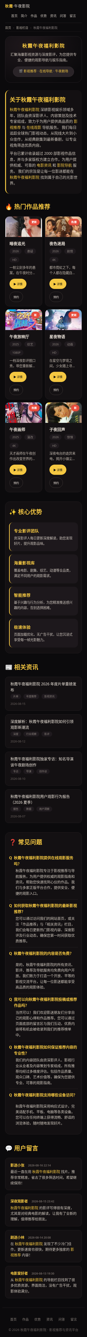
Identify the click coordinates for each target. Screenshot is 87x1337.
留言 (73, 15)
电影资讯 (44, 165)
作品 (34, 15)
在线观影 (33, 127)
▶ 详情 (18, 284)
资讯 (53, 15)
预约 (16, 297)
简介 (24, 15)
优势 (43, 15)
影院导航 (64, 165)
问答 (63, 15)
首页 (14, 15)
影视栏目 (22, 28)
